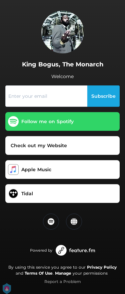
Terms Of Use (39, 273)
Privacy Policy (102, 267)
